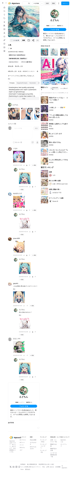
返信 (35, 165)
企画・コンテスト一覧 (53, 441)
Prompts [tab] (12, 83)
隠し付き (17, 142)
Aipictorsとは (63, 441)
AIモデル (22, 447)
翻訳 (9, 78)
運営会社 (27, 469)
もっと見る (63, 88)
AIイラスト (23, 440)
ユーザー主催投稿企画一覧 (53, 454)
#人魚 (19, 71)
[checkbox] (14, 142)
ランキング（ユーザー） (43, 446)
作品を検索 (33, 440)
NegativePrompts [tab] (22, 83)
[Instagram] (16, 467)
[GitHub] (19, 467)
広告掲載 (57, 467)
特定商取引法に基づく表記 (46, 464)
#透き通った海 (12, 71)
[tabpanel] (23, 92)
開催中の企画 (53, 445)
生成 (47, 3)
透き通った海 (19, 66)
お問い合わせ (50, 467)
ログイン (65, 3)
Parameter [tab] (33, 83)
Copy (23, 98)
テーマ (22, 445)
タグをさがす (33, 443)
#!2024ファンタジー (29, 71)
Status (22, 469)
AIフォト (22, 442)
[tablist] (25, 83)
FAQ (43, 467)
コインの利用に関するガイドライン (30, 467)
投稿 (53, 3)
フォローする (23, 406)
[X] (10, 467)
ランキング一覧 (43, 451)
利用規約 (23, 464)
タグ (21, 450)
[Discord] (13, 467)
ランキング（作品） (43, 441)
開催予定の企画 (53, 449)
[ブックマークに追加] (29, 40)
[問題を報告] (29, 165)
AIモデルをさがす (33, 447)
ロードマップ (64, 445)
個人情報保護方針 (32, 464)
